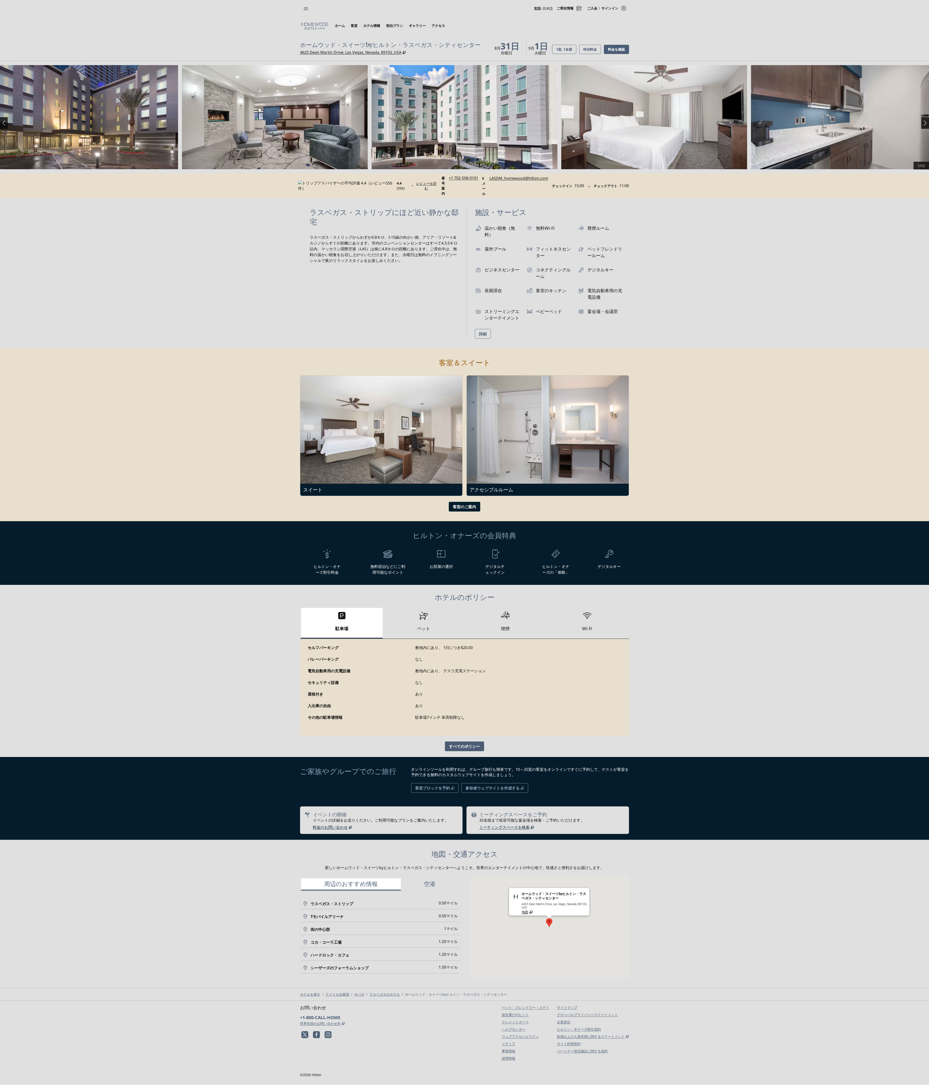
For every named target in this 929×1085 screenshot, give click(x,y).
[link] (463, 178)
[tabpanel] (464, 687)
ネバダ (359, 994)
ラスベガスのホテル (384, 994)
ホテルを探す (310, 994)
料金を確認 (618, 49)
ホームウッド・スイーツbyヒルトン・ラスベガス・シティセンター (456, 994)
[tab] (342, 623)
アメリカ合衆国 (337, 994)
